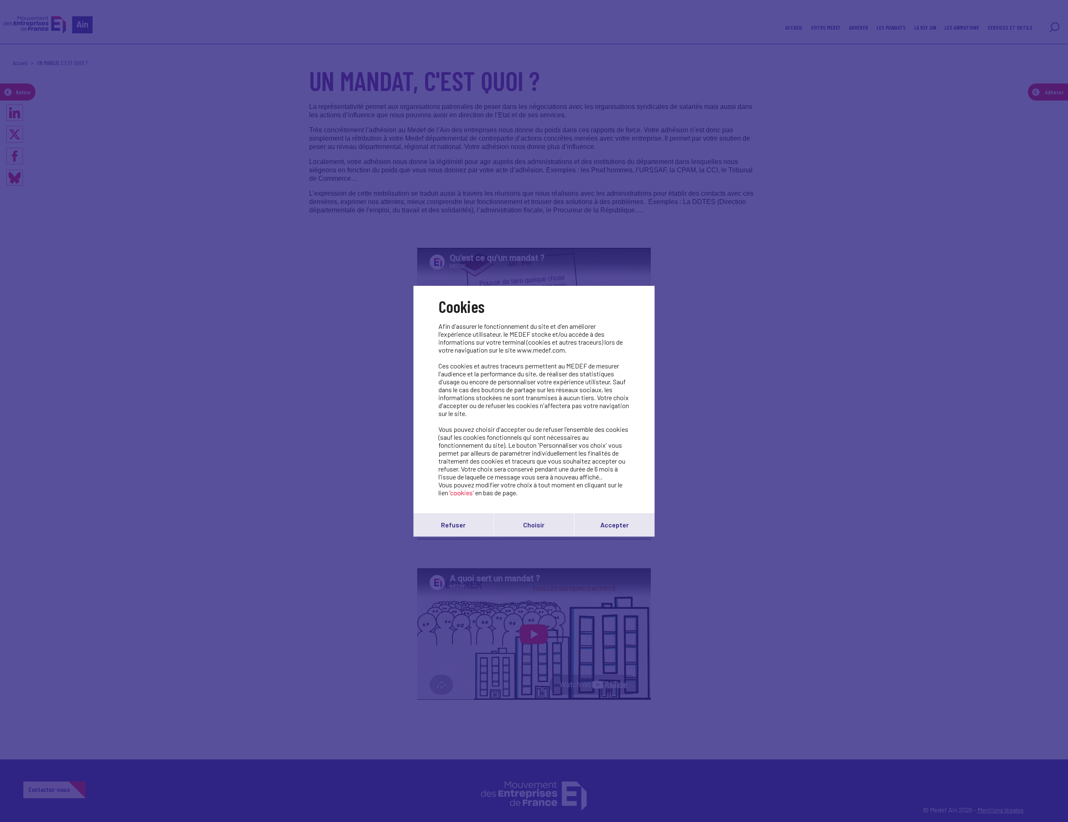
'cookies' (461, 493)
